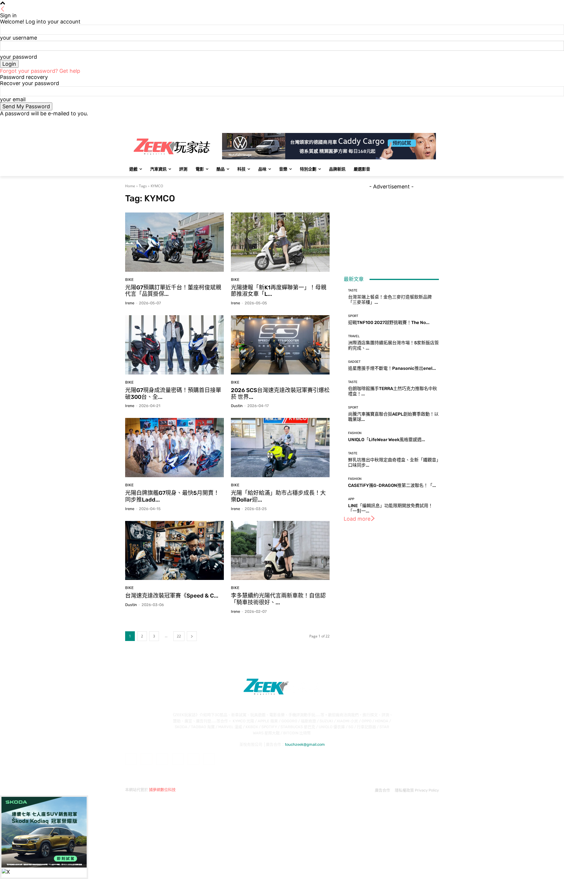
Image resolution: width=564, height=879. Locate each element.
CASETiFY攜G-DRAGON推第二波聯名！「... (392, 485)
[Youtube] (435, 120)
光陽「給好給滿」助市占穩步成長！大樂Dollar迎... (278, 496)
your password (18, 57)
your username (18, 38)
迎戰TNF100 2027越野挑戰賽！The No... (388, 322)
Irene (129, 303)
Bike (129, 279)
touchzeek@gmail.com (305, 744)
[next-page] (192, 636)
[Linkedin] (162, 759)
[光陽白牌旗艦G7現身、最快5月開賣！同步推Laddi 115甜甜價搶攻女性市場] (174, 447)
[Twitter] (419, 120)
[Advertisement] (391, 226)
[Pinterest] (178, 759)
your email (13, 99)
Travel (354, 336)
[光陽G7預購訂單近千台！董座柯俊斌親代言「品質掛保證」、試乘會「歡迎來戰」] (174, 242)
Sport (353, 316)
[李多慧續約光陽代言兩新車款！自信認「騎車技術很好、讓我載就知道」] (280, 550)
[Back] (2, 9)
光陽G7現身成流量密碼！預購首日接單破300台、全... (173, 393)
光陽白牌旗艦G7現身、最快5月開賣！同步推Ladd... (172, 496)
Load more (357, 519)
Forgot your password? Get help (40, 71)
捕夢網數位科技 (162, 789)
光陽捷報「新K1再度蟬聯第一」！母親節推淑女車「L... (278, 291)
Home (130, 185)
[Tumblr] (193, 759)
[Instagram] (411, 120)
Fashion (355, 433)
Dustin (237, 406)
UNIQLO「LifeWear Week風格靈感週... (386, 439)
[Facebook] (403, 120)
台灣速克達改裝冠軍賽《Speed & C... (171, 595)
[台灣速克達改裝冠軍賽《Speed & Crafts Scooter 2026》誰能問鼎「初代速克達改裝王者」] (174, 550)
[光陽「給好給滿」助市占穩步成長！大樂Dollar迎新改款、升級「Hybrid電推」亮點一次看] (280, 447)
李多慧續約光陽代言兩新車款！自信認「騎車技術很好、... (278, 599)
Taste (352, 290)
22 (179, 636)
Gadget (354, 361)
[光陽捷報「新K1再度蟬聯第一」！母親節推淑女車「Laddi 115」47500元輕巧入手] (280, 242)
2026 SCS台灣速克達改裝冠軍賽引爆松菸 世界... (280, 393)
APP (351, 499)
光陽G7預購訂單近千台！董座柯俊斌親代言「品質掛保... (173, 291)
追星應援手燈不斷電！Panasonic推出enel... (392, 368)
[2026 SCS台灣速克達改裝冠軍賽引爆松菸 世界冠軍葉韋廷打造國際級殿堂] (280, 344)
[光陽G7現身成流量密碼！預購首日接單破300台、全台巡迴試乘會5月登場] (174, 344)
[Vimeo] (427, 120)
